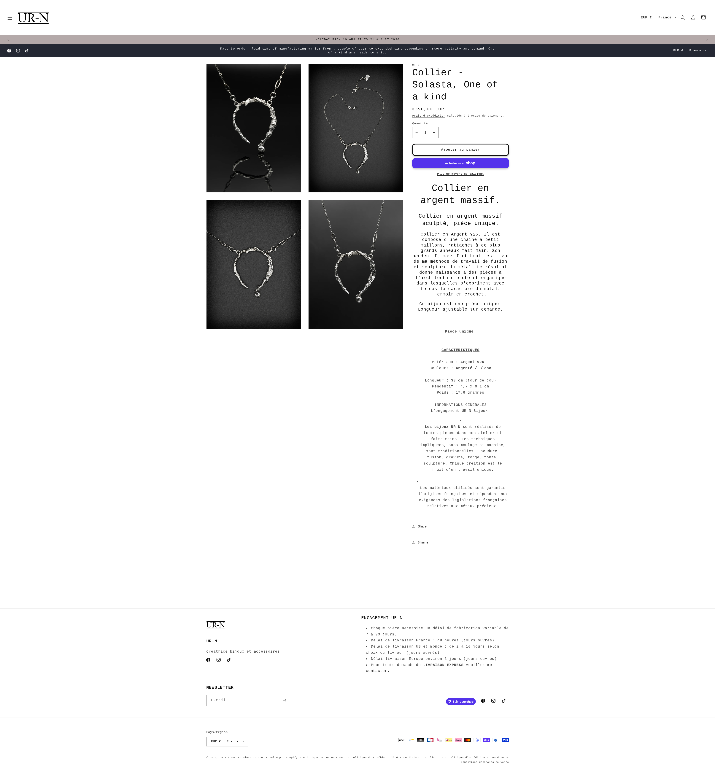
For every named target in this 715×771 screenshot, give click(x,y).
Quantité (420, 123)
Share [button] (423, 542)
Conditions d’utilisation (423, 757)
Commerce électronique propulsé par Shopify (263, 757)
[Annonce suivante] (707, 39)
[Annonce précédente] (8, 39)
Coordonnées (500, 757)
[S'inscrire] (285, 700)
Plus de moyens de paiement (460, 173)
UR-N (223, 757)
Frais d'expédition (428, 115)
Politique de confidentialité (375, 757)
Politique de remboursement (324, 757)
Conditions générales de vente (485, 762)
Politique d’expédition (467, 757)
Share (422, 526)
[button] (10, 17)
